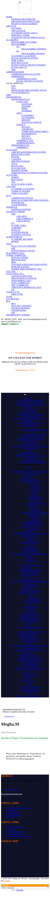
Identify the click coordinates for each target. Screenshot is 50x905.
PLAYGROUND (18, 168)
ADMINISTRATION (15, 72)
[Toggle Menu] (25, 394)
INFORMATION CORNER (18, 315)
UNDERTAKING (18, 310)
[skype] (6, 883)
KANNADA (27, 104)
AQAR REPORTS (19, 205)
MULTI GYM (17, 166)
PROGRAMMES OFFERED (34, 49)
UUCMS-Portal (12, 299)
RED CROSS (17, 180)
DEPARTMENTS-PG (20, 145)
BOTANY (26, 127)
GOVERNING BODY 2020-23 (24, 33)
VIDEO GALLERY (19, 193)
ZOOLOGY (27, 138)
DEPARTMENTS (13, 97)
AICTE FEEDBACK (20, 92)
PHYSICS (26, 136)
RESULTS (15, 230)
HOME (9, 17)
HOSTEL (15, 157)
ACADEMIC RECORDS (22, 239)
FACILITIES (11, 150)
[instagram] (9, 883)
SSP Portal (10, 829)
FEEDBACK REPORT (21, 209)
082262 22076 (11, 789)
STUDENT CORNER (15, 212)
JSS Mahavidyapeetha (15, 827)
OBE (13, 70)
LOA (13, 86)
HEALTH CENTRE (19, 257)
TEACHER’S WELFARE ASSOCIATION (29, 264)
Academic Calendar (14, 815)
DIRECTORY (17, 294)
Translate (19, 890)
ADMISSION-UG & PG (26, 79)
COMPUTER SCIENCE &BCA (35, 131)
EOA (13, 88)
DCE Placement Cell (14, 831)
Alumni (4, 324)
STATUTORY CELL (15, 274)
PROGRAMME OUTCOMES (24, 42)
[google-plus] (3, 883)
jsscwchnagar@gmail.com (11, 794)
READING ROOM (19, 170)
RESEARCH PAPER (20, 267)
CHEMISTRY (27, 129)
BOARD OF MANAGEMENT (24, 24)
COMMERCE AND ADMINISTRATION (25, 142)
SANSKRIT (27, 111)
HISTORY (26, 120)
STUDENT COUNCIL (21, 235)
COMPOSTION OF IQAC (22, 198)
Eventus (7, 881)
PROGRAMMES (18, 44)
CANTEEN (16, 159)
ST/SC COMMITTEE (20, 283)
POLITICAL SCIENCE (31, 122)
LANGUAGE (22, 102)
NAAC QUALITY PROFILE (23, 246)
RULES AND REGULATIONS (24, 58)
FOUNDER (16, 28)
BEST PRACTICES (19, 63)
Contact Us (14, 324)
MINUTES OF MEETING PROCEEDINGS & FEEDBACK (30, 582)
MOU (13, 262)
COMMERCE (22, 147)
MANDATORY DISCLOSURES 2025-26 (28, 90)
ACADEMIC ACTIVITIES (22, 189)
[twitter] (8, 883)
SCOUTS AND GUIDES (22, 184)
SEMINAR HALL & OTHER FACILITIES (29, 173)
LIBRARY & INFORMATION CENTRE (28, 152)
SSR (13, 248)
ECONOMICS (28, 115)
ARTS (19, 113)
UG (17, 47)
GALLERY (11, 186)
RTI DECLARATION (20, 308)
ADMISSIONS (17, 76)
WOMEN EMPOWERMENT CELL (26, 269)
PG (17, 51)
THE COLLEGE (18, 31)
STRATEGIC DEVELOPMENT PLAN (28, 37)
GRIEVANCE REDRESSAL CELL (26, 287)
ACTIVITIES (12, 175)
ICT (13, 223)
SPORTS (15, 177)
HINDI (24, 108)
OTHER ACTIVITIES (20, 191)
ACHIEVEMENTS (14, 237)
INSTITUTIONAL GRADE (23, 251)
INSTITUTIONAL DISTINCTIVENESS (28, 65)
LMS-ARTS (21, 216)
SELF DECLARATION (21, 306)
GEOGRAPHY (28, 118)
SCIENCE (20, 125)
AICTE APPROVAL (27, 465)
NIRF (8, 95)
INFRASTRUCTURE (20, 154)
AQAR (9, 296)
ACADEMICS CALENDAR (23, 56)
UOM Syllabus (12, 813)
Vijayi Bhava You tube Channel (19, 808)
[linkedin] (5, 883)
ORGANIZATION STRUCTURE (25, 21)
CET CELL (11, 271)
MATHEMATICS (29, 134)
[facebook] (2, 883)
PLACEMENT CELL (15, 253)
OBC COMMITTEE (19, 285)
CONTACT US (12, 292)
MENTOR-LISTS (18, 260)
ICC (13, 290)
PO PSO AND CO (19, 67)
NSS (13, 182)
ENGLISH (26, 106)
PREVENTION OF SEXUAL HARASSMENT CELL (24, 279)
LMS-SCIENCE (23, 221)
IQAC (8, 196)
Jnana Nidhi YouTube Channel (18, 836)
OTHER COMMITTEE (16, 255)
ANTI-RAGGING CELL (21, 276)
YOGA (14, 164)
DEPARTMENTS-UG (20, 99)
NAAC (9, 244)
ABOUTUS (11, 26)
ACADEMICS (12, 40)
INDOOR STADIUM (20, 161)
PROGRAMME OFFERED (33, 53)
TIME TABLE (17, 60)
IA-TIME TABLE (18, 225)
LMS (13, 214)
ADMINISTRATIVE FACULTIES (25, 74)
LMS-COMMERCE (24, 219)
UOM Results (11, 810)
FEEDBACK (11, 207)
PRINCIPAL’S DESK (20, 35)
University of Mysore (14, 834)
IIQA (8, 301)
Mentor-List (11, 817)
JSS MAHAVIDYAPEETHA (23, 19)
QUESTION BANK (19, 232)
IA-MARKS (16, 228)
